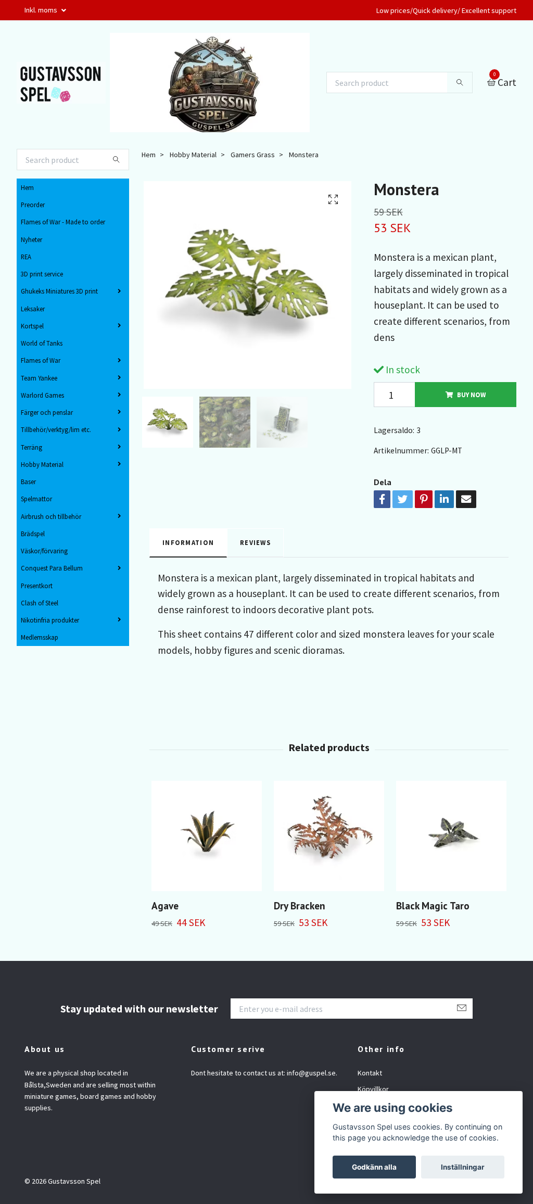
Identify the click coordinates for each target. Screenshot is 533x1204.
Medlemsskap (39, 637)
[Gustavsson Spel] (61, 83)
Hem (27, 187)
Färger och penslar (47, 412)
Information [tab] (188, 542)
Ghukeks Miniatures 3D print (59, 291)
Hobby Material (42, 464)
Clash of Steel (39, 603)
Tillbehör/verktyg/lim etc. (56, 429)
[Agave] (206, 836)
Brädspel (33, 533)
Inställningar (463, 1167)
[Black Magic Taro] (451, 836)
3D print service (42, 274)
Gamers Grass (253, 154)
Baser (28, 481)
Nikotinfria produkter (50, 620)
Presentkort (37, 585)
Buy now (471, 394)
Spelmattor (36, 499)
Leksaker (33, 309)
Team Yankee (39, 378)
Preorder (33, 204)
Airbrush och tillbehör (51, 516)
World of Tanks (41, 343)
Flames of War (40, 360)
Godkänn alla (374, 1167)
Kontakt (370, 1073)
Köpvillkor (373, 1089)
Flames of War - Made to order (63, 222)
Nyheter (31, 239)
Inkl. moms (41, 10)
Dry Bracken (299, 905)
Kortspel (32, 326)
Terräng (31, 447)
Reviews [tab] (255, 542)
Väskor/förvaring (44, 551)
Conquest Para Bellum (52, 568)
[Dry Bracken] (329, 836)
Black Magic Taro (432, 905)
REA (26, 256)
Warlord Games (42, 395)
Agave (165, 905)
